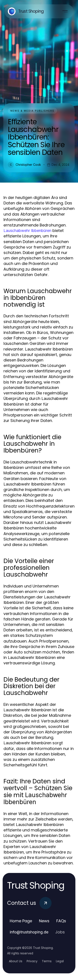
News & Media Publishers (32, 110)
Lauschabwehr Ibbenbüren (27, 230)
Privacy (32, 961)
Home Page (21, 921)
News (44, 921)
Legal (60, 961)
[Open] (65, 11)
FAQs (61, 921)
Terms (47, 961)
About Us (15, 961)
